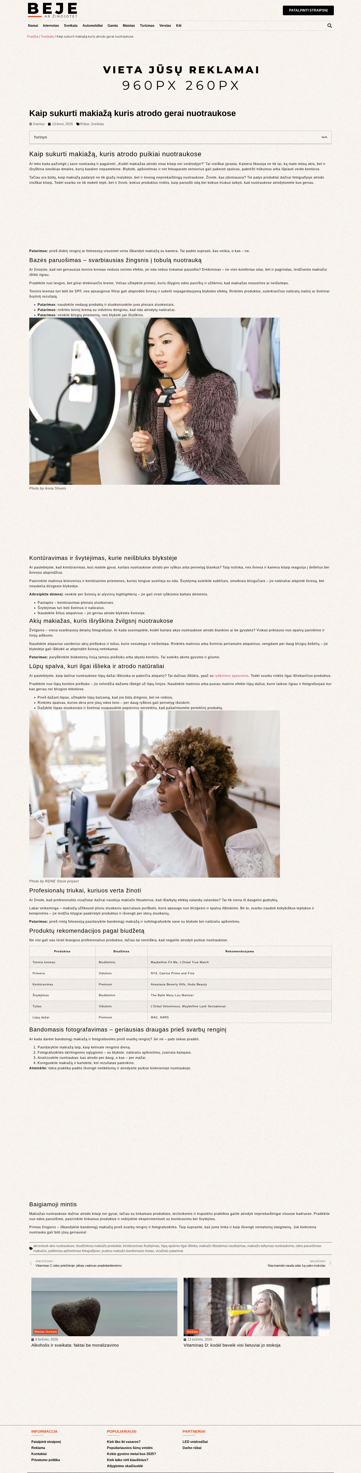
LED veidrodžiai (195, 1442)
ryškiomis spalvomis (232, 676)
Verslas (165, 25)
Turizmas (147, 25)
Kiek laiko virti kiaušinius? (127, 1460)
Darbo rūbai (192, 1448)
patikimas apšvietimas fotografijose (74, 1251)
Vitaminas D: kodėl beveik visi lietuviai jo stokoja (79, 1345)
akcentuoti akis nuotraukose (54, 1246)
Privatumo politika (45, 1460)
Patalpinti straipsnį (46, 1442)
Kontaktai (39, 1454)
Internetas (51, 25)
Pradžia (32, 36)
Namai (33, 25)
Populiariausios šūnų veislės (130, 1448)
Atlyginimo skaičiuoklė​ (125, 1466)
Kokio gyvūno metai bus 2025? (131, 1454)
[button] (329, 26)
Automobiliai (93, 25)
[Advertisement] (180, 217)
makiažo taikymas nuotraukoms (270, 1246)
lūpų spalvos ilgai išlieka (179, 1246)
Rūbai (84, 124)
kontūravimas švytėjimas (141, 1246)
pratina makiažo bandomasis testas (128, 1251)
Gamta (113, 25)
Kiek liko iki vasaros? (124, 1442)
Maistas (129, 25)
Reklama (38, 1448)
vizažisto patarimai (169, 1251)
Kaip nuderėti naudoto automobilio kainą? (225, 1345)
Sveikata (71, 25)
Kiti (178, 25)
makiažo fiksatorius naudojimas (222, 1246)
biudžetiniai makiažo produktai (98, 1246)
